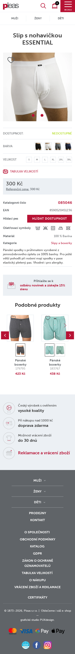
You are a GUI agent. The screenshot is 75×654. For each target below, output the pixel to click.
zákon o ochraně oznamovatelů (37, 563)
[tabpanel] (37, 87)
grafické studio (29, 620)
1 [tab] (33, 115)
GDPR (37, 553)
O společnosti (37, 532)
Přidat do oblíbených (13, 318)
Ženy (38, 18)
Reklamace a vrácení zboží (44, 452)
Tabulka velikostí (37, 573)
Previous (5, 335)
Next (65, 325)
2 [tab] (42, 115)
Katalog (37, 546)
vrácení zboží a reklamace (37, 587)
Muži (14, 18)
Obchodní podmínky (37, 539)
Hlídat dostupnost (49, 218)
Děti (61, 18)
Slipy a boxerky (61, 243)
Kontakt (37, 520)
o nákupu (37, 580)
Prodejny (37, 513)
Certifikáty (37, 597)
